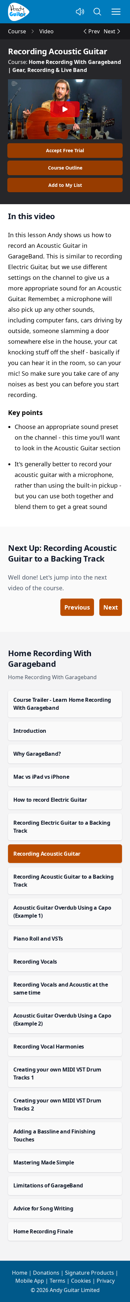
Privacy (106, 1280)
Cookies (81, 1280)
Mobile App (29, 1280)
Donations (46, 1272)
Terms (57, 1280)
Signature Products (89, 1272)
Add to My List (65, 185)
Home (19, 1272)
